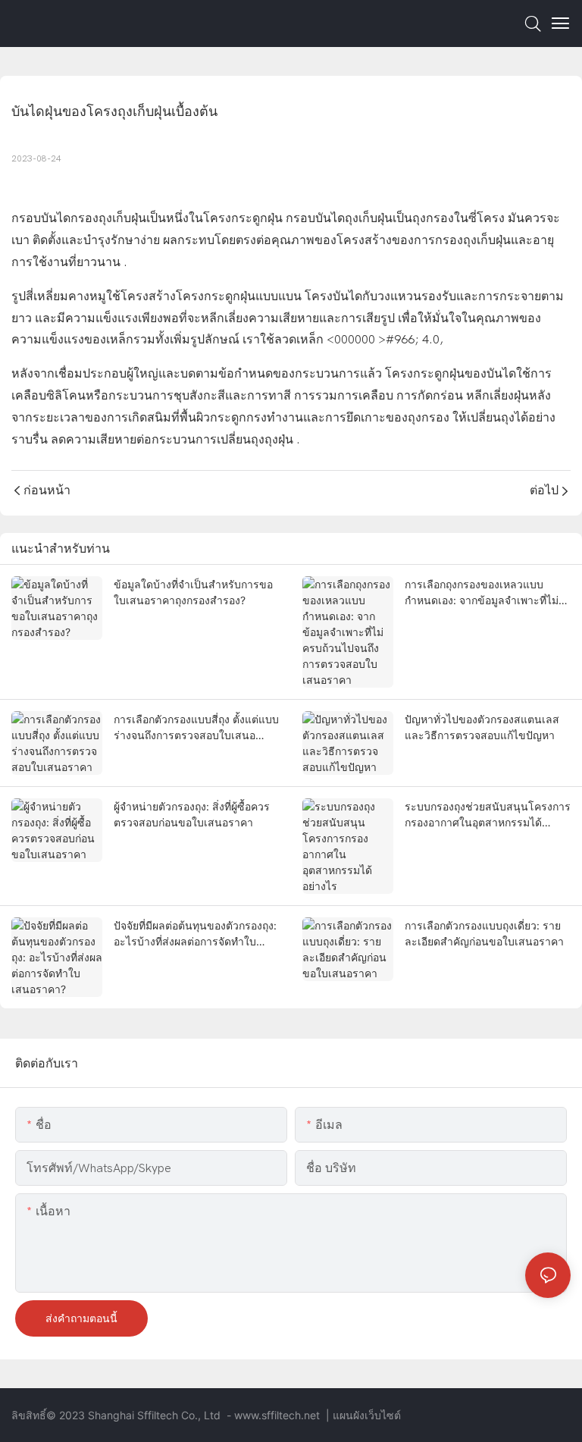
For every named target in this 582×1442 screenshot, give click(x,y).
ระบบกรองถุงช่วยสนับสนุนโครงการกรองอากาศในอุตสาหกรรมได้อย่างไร (488, 815)
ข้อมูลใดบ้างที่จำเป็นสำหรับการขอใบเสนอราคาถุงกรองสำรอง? (193, 592)
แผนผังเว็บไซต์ (367, 1415)
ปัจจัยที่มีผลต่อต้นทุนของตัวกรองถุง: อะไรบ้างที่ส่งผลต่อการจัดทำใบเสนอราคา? (195, 934)
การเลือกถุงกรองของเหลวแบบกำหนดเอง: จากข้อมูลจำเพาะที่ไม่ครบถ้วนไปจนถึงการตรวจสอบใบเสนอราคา (482, 593)
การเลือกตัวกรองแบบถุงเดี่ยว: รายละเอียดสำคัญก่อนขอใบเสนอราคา (484, 933)
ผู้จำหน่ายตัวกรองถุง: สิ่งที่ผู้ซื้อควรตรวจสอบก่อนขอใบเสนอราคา (192, 814)
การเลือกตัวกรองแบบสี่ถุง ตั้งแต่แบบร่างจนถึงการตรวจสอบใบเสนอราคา (196, 728)
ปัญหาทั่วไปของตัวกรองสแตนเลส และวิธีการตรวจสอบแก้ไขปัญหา (482, 727)
